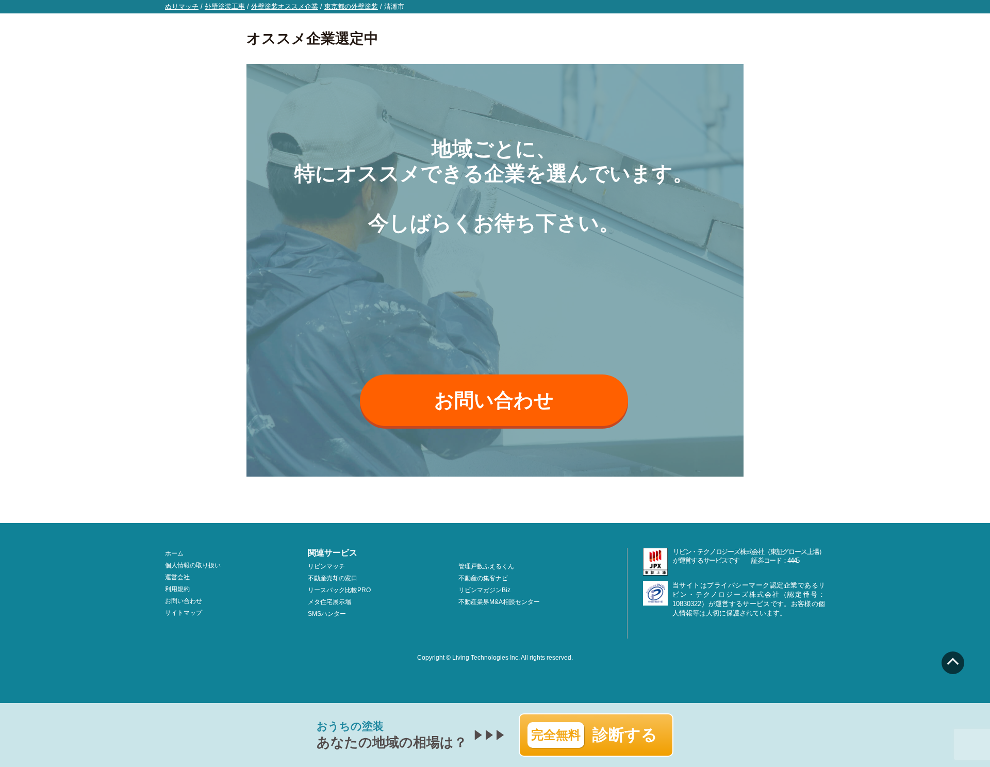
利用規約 (177, 589)
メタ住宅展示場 (329, 602)
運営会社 (177, 577)
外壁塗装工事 (225, 6)
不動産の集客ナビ (483, 578)
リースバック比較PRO (339, 590)
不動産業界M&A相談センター (499, 602)
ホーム (174, 553)
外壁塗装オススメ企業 (284, 6)
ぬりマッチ (182, 6)
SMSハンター (327, 613)
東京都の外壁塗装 (351, 6)
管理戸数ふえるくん (486, 566)
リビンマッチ (326, 566)
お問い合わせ (494, 400)
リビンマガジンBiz (484, 590)
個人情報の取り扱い (193, 565)
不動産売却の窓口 (332, 578)
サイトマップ (183, 612)
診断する (594, 735)
